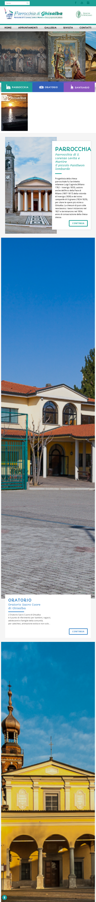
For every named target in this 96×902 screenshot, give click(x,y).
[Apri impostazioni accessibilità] (4, 897)
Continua (78, 223)
